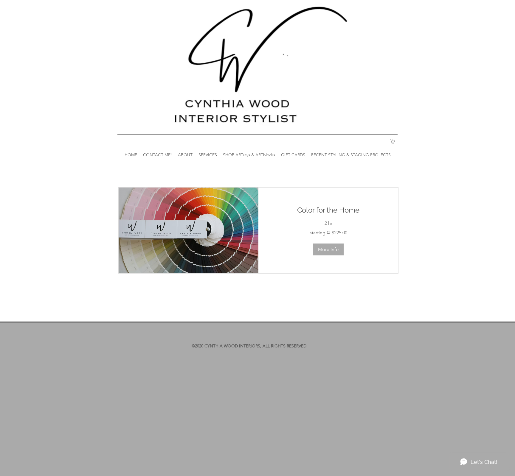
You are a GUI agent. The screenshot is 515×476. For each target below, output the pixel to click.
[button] (328, 249)
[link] (328, 210)
